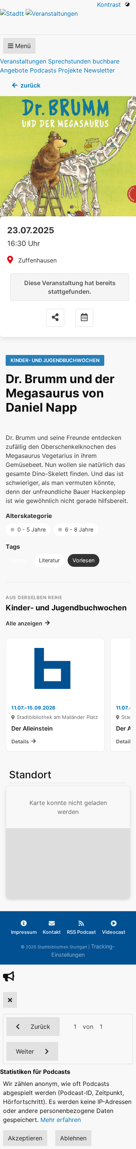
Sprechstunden (69, 61)
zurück (30, 85)
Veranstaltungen (23, 61)
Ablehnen (73, 1138)
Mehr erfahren (60, 1119)
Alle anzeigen (24, 623)
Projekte (70, 70)
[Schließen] (10, 1000)
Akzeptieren (25, 1138)
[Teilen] (55, 318)
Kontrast (111, 4)
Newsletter (99, 70)
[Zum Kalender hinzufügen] (84, 318)
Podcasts (43, 70)
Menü (22, 46)
